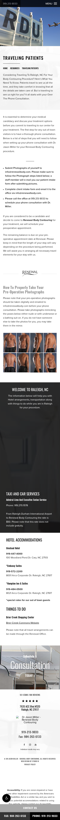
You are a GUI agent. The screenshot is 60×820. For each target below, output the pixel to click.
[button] (6, 798)
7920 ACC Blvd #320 (30, 708)
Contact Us (30, 808)
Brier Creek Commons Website (22, 622)
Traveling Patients (30, 68)
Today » (30, 676)
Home (5, 68)
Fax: (30, 737)
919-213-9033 (10, 3)
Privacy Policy (30, 764)
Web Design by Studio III (30, 761)
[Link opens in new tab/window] (24, 745)
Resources (14, 68)
